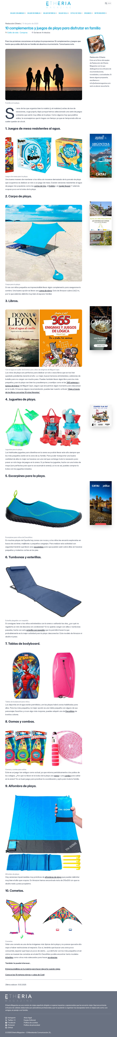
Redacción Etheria (13, 23)
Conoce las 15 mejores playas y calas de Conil (24, 974)
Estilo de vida (76, 13)
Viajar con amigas (17, 13)
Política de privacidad (32, 1025)
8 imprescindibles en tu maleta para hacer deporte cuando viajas (32, 969)
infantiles (9, 957)
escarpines (39, 547)
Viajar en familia (33, 13)
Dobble (52, 186)
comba (68, 775)
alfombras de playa (53, 877)
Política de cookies (31, 1022)
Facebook (11, 1022)
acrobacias (52, 957)
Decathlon (69, 711)
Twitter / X (11, 1020)
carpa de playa (45, 290)
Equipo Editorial (30, 1020)
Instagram (11, 1017)
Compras (24, 32)
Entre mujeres (100, 13)
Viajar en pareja (49, 13)
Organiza (87, 13)
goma (56, 775)
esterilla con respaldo (35, 630)
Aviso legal (28, 1017)
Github (10, 1027)
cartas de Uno (40, 186)
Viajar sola (63, 13)
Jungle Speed (64, 186)
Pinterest (11, 1025)
